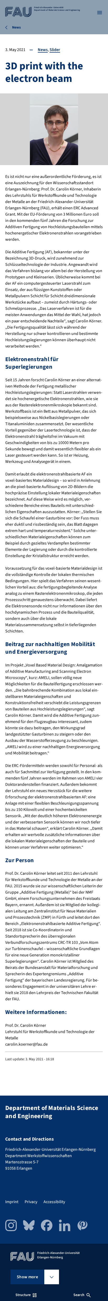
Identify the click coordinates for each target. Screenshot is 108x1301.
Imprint (11, 1202)
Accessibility (54, 1202)
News (43, 50)
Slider (55, 50)
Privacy (31, 1202)
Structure (23, 1295)
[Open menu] (99, 12)
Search (78, 1295)
